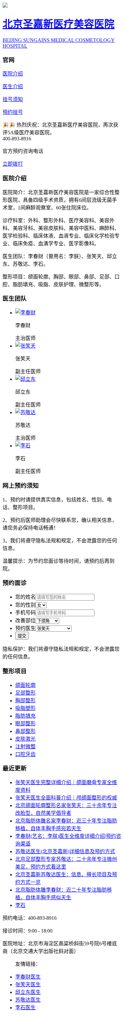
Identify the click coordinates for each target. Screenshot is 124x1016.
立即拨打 (13, 164)
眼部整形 (25, 723)
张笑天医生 (28, 984)
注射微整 (25, 746)
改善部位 (25, 620)
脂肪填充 (25, 716)
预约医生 (25, 628)
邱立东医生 (28, 992)
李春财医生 (28, 977)
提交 (22, 636)
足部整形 (25, 693)
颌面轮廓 (25, 685)
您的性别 (25, 605)
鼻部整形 (25, 731)
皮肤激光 (25, 739)
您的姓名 (25, 597)
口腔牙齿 (25, 754)
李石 (20, 905)
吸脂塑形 (25, 708)
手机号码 (25, 612)
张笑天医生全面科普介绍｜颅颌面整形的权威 (66, 797)
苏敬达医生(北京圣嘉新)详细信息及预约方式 (65, 851)
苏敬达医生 (28, 1000)
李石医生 (25, 1007)
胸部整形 (25, 700)
